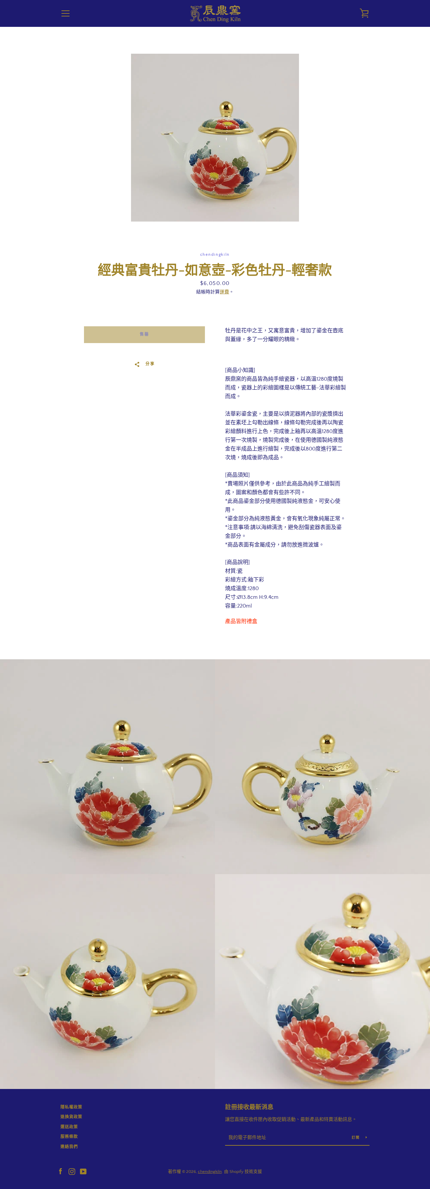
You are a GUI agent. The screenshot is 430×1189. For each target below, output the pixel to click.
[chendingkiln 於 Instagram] (72, 1171)
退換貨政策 (71, 1117)
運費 (224, 292)
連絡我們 (69, 1147)
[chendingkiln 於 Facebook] (60, 1171)
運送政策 (69, 1127)
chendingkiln (210, 1171)
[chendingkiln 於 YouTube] (83, 1171)
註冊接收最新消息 (249, 1107)
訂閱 (356, 1138)
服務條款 (69, 1137)
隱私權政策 (71, 1107)
